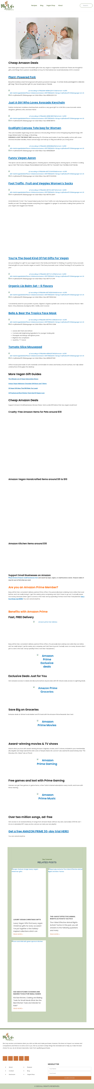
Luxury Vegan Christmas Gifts (27, 919)
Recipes (34, 5)
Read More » (18, 934)
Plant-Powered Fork (22, 77)
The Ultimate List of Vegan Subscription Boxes (23, 379)
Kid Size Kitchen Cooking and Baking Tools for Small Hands (27, 993)
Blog (41, 5)
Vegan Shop (50, 5)
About (60, 5)
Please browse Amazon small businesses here (23, 577)
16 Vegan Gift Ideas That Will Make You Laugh (23, 388)
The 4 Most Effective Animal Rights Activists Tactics (62, 917)
